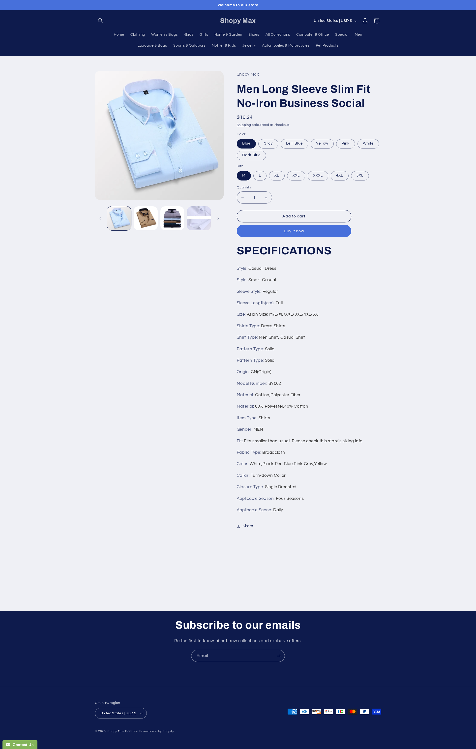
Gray (268, 144)
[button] (100, 21)
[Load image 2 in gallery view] (146, 218)
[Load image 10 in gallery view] (199, 218)
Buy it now (294, 231)
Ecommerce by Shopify (156, 731)
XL (276, 176)
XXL (296, 176)
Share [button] (248, 526)
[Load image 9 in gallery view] (172, 218)
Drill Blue (294, 144)
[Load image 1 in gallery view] (119, 218)
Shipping (244, 125)
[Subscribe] (279, 656)
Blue (246, 144)
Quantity (244, 187)
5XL (360, 176)
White (368, 144)
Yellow (322, 144)
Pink (346, 144)
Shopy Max (116, 731)
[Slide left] (100, 218)
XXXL (318, 176)
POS (128, 731)
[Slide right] (218, 218)
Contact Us (21, 745)
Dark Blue (251, 155)
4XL (339, 176)
